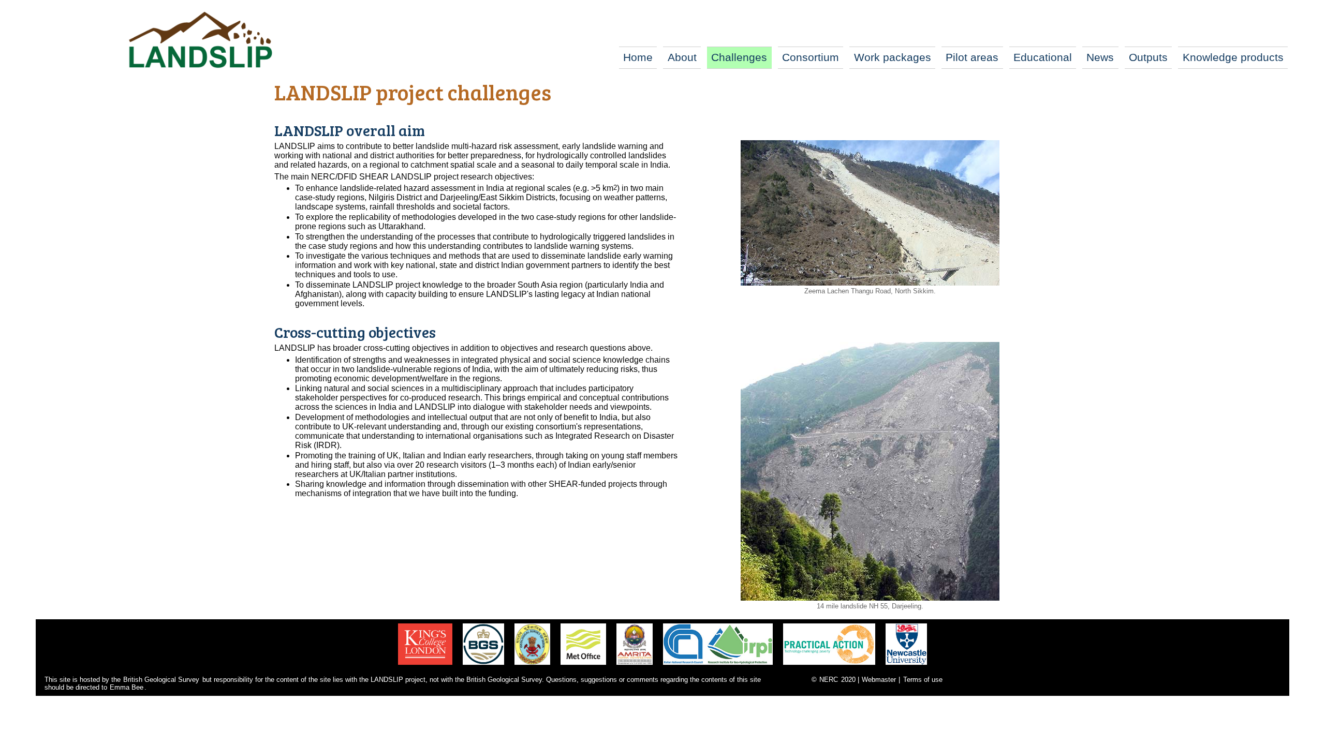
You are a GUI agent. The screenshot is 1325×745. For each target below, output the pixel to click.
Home (638, 57)
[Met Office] (583, 666)
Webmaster (879, 679)
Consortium (810, 57)
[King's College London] (425, 666)
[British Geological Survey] (483, 666)
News (1100, 57)
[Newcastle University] (906, 666)
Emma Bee (126, 687)
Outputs (1148, 57)
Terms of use (923, 679)
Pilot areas (972, 57)
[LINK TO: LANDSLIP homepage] (199, 40)
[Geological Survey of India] (532, 666)
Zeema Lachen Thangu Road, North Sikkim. (870, 291)
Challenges (739, 57)
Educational (1042, 57)
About (682, 57)
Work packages (892, 57)
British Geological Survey (161, 679)
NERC (828, 679)
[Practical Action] (829, 666)
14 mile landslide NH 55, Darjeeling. (870, 606)
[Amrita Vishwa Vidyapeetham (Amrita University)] (634, 666)
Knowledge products (1233, 57)
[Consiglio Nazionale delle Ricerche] (718, 666)
